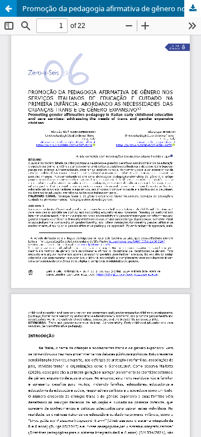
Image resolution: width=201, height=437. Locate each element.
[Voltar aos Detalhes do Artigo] (8, 8)
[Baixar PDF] (192, 8)
